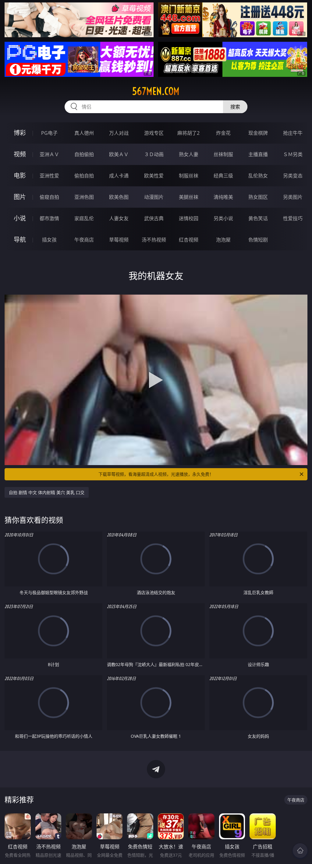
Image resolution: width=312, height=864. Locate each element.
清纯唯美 (223, 197)
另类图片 (293, 197)
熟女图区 (258, 197)
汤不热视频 (154, 239)
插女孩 (49, 239)
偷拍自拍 (84, 175)
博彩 (20, 133)
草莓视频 (119, 239)
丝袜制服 (223, 154)
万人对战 (119, 133)
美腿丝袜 (188, 197)
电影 (20, 175)
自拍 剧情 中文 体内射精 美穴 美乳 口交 (46, 492)
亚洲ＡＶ (49, 154)
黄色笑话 (258, 218)
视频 (20, 154)
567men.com (155, 91)
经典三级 (223, 175)
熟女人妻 (188, 154)
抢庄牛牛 (293, 133)
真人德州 (84, 133)
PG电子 (49, 133)
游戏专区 (154, 133)
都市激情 (49, 218)
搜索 (235, 106)
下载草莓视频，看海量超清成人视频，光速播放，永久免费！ (156, 474)
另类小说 (223, 218)
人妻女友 (119, 218)
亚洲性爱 (49, 175)
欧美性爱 (154, 175)
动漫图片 (154, 197)
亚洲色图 (84, 197)
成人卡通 (119, 175)
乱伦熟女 (258, 175)
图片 (20, 197)
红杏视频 (188, 239)
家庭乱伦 (84, 218)
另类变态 (293, 175)
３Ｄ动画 (154, 154)
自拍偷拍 (84, 154)
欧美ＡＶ (119, 154)
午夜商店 (84, 239)
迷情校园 (188, 218)
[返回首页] (300, 850)
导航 (20, 239)
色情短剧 (258, 239)
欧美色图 (119, 197)
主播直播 (258, 154)
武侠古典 (154, 218)
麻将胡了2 (188, 133)
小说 (20, 218)
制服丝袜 (188, 175)
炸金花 (223, 133)
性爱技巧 (293, 218)
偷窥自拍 (49, 197)
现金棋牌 (258, 133)
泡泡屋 (223, 239)
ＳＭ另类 (293, 154)
